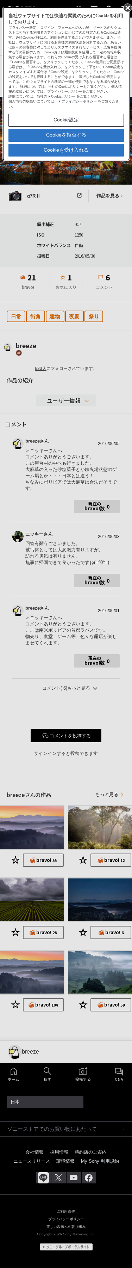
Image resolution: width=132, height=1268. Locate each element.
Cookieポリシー (63, 96)
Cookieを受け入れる (66, 150)
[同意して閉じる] (127, 7)
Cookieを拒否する (66, 135)
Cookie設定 (66, 119)
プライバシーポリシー (79, 101)
